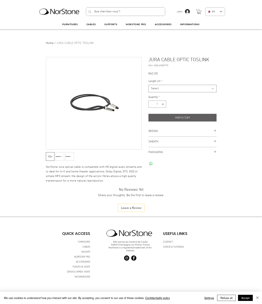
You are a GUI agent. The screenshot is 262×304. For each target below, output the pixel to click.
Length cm (155, 81)
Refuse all (226, 298)
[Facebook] (133, 258)
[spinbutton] (157, 104)
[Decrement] (151, 104)
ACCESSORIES (83, 261)
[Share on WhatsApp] (151, 163)
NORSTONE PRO (82, 256)
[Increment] (163, 104)
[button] (199, 11)
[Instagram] (126, 258)
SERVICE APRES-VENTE (78, 271)
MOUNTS (85, 251)
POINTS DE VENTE (81, 266)
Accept (245, 298)
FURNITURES (84, 241)
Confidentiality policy (157, 298)
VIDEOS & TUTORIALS (173, 246)
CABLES (86, 246)
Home (50, 43)
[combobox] (182, 88)
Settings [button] (209, 298)
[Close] (257, 298)
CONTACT (168, 241)
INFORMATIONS (82, 276)
